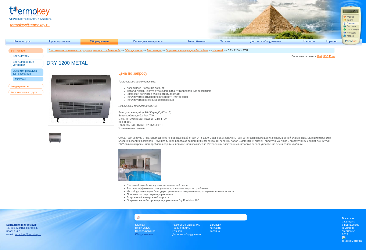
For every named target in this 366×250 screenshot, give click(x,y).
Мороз (350, 36)
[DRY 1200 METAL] (82, 99)
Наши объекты (196, 41)
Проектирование (59, 41)
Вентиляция (18, 50)
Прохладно (353, 29)
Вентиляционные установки (23, 63)
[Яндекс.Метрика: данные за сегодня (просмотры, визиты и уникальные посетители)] (352, 239)
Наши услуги (22, 41)
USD (326, 56)
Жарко (350, 16)
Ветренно (352, 26)
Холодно (351, 32)
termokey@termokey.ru (30, 25)
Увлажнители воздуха (24, 92)
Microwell (20, 79)
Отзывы (225, 41)
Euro (332, 56)
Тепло (350, 20)
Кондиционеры (20, 86)
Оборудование (99, 41)
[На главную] (29, 15)
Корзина (331, 41)
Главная (140, 224)
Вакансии (215, 224)
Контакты (309, 41)
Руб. (319, 56)
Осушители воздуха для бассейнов (25, 72)
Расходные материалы (147, 41)
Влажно (351, 23)
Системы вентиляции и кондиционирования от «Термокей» (85, 50)
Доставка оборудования (265, 41)
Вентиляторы (21, 55)
